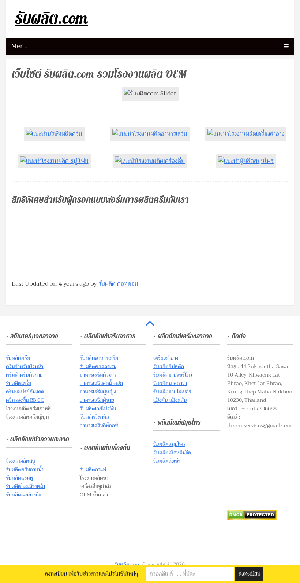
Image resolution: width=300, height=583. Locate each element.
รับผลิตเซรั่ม (18, 383)
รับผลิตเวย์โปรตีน (98, 408)
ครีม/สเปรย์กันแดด (25, 391)
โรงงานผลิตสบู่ (20, 460)
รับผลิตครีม (18, 357)
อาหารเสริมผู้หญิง (98, 391)
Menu (19, 46)
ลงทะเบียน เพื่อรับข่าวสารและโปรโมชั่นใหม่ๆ (91, 574)
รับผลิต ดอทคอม (118, 284)
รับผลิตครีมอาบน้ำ (25, 469)
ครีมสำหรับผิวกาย (24, 374)
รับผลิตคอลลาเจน (98, 366)
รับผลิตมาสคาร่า (170, 383)
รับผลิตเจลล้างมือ (23, 494)
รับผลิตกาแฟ (93, 469)
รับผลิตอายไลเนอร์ (172, 391)
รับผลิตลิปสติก (168, 366)
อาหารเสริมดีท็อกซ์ (99, 425)
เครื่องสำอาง (165, 357)
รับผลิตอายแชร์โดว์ (172, 374)
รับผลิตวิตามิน (94, 416)
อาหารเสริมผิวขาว (98, 374)
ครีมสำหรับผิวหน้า (24, 366)
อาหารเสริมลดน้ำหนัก (101, 383)
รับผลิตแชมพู (19, 477)
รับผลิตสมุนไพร (169, 444)
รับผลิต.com (51, 19)
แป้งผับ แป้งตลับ (170, 400)
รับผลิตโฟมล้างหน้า (25, 486)
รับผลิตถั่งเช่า (166, 460)
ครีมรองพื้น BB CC (25, 400)
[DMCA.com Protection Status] (252, 518)
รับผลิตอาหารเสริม (99, 357)
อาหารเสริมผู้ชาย (97, 400)
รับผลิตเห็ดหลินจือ (172, 452)
